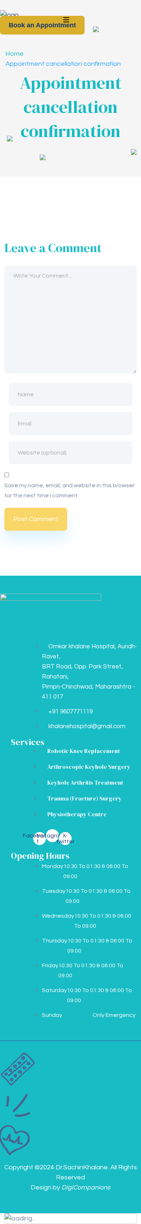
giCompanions (85, 1187)
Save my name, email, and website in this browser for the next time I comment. (69, 490)
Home (14, 53)
